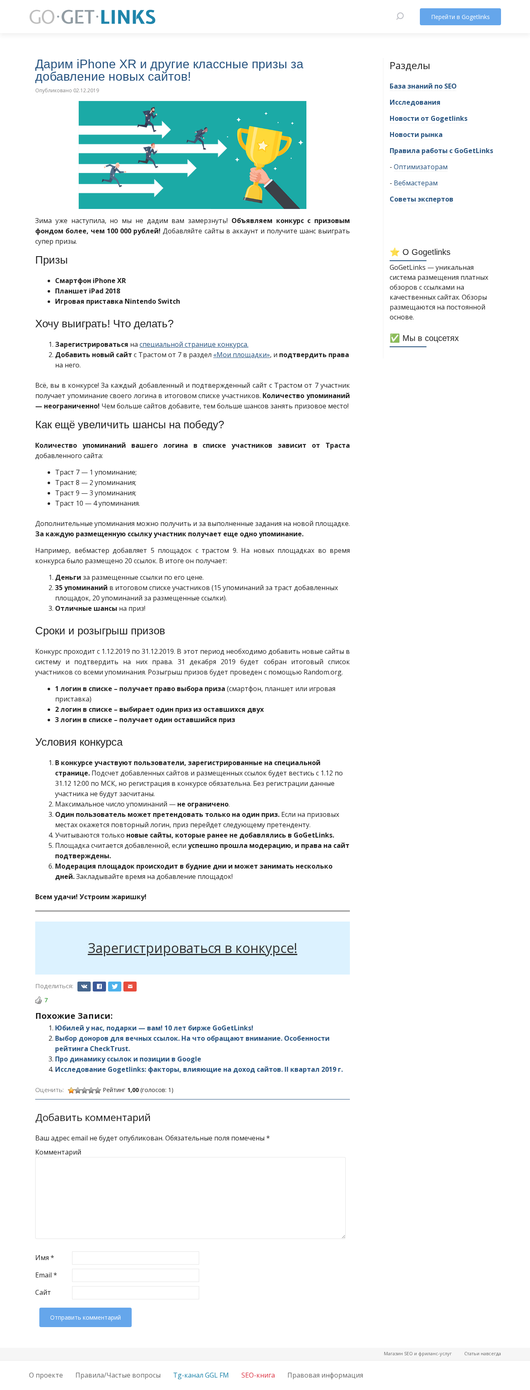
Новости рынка (416, 134)
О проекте (46, 1375)
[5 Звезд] (97, 1090)
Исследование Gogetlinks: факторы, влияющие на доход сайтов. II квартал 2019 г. (199, 1069)
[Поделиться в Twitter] (114, 986)
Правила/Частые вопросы (118, 1375)
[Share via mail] (130, 986)
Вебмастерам (416, 182)
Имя (44, 1257)
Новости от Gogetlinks (428, 118)
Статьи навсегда (482, 1353)
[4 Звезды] (91, 1090)
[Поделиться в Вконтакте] (84, 986)
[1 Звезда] (71, 1090)
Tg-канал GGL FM (201, 1375)
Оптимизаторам (421, 166)
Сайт (43, 1292)
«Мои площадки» (241, 354)
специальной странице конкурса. (194, 344)
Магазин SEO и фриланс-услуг (418, 1353)
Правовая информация (325, 1375)
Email (46, 1275)
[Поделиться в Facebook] (99, 986)
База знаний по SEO (423, 86)
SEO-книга (258, 1375)
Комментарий (52, 1152)
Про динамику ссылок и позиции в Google (128, 1059)
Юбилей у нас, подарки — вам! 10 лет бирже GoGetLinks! (154, 1027)
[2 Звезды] (78, 1090)
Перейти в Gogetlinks (460, 17)
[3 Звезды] (84, 1090)
